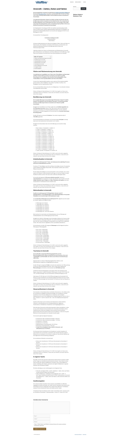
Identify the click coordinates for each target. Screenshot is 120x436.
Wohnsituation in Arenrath (40, 62)
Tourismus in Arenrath (39, 64)
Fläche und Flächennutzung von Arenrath (43, 58)
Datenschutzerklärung (78, 434)
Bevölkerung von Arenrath (40, 59)
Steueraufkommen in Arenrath (41, 65)
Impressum (84, 434)
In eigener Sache (38, 66)
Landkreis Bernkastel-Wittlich (61, 12)
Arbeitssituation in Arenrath (40, 61)
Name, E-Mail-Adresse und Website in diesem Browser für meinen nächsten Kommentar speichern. (50, 425)
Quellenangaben (38, 68)
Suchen (74, 6)
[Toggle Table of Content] (50, 57)
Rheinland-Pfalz (42, 14)
